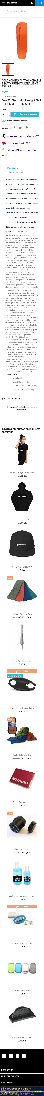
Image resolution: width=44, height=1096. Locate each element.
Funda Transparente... (22, 802)
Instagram (24, 1056)
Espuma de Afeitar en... (22, 990)
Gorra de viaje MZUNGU (22, 567)
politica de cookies (26, 1095)
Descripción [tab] (12, 167)
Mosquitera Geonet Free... (22, 1037)
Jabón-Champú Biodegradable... (22, 896)
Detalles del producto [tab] (17, 172)
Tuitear (20, 127)
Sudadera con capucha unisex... (22, 520)
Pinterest (26, 127)
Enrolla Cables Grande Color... (22, 708)
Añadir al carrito (25, 114)
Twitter (11, 1056)
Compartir (14, 127)
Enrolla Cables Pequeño (22, 943)
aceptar (38, 1091)
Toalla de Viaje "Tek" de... (22, 614)
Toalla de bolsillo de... (22, 755)
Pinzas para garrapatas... (22, 661)
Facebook (4, 1056)
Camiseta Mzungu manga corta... (22, 472)
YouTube (17, 1056)
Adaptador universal (22, 849)
